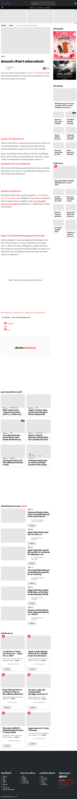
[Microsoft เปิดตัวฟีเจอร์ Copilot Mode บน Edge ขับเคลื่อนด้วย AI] (71, 192)
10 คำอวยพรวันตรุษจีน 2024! (58, 230)
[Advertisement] (25, 124)
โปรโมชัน (24, 778)
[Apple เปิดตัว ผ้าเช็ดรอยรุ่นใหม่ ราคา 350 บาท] (13, 536)
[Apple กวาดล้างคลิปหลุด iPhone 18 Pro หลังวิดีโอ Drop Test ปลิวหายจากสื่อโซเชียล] (38, 642)
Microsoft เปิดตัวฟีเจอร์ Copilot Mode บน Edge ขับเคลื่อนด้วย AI (71, 199)
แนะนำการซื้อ (25, 783)
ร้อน (3, 636)
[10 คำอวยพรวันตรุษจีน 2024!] (58, 223)
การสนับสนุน (25, 781)
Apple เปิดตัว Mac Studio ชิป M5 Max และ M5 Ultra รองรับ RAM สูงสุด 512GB (38, 592)
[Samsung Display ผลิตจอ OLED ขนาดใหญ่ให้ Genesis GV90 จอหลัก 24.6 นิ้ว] (38, 451)
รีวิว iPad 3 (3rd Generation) (36, 73)
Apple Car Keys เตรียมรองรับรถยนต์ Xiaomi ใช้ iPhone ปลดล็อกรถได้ (37, 412)
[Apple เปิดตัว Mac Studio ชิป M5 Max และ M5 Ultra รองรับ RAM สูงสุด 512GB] (13, 593)
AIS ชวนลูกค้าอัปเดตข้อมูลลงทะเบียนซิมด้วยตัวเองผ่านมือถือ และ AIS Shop (39, 572)
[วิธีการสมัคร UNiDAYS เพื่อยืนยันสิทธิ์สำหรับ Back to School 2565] (13, 719)
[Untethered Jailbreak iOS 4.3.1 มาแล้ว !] (71, 225)
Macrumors (9, 313)
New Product (33, 455)
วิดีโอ (23, 776)
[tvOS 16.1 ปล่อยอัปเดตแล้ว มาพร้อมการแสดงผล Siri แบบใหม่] (58, 192)
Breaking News (13, 407)
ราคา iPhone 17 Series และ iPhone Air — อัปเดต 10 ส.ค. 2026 (13, 653)
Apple (37, 407)
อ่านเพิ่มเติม (32, 525)
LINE (42, 781)
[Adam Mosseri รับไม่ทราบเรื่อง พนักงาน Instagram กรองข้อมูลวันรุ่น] (71, 145)
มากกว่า (17, 660)
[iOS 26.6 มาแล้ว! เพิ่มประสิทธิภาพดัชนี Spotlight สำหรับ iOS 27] (38, 681)
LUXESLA (47, 8)
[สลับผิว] (75, 3)
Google (43, 783)
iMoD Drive (32, 8)
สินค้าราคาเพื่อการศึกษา (9, 789)
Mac (4, 779)
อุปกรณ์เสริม (6, 788)
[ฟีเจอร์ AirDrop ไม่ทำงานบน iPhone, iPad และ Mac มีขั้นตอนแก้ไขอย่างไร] (13, 681)
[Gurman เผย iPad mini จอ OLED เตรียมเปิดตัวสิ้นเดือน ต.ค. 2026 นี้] (13, 613)
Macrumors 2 (19, 313)
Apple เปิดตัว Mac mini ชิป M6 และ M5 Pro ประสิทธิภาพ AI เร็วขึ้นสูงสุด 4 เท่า (40, 20)
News (39, 455)
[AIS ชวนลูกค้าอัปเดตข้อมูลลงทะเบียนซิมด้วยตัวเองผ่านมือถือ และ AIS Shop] (13, 573)
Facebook (44, 784)
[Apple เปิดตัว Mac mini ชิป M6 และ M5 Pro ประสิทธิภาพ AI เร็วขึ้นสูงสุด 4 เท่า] (40, 16)
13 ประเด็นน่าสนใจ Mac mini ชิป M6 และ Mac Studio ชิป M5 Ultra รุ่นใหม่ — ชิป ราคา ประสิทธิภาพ (12, 437)
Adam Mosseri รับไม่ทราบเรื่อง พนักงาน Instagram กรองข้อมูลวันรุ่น (71, 152)
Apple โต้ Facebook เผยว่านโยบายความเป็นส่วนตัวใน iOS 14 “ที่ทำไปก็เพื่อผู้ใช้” (58, 214)
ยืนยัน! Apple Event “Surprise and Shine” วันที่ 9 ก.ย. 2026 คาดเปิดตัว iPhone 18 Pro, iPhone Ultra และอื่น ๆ (13, 19)
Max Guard (40, 8)
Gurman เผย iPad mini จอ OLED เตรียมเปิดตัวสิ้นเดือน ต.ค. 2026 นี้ (38, 612)
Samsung (12, 458)
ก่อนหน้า (1, 16)
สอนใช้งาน (24, 779)
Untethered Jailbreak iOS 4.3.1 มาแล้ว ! (71, 234)
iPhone (5, 776)
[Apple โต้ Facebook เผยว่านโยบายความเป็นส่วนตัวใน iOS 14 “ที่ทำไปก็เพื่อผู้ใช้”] (58, 207)
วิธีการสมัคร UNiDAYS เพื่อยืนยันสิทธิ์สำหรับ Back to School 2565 (13, 730)
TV (4, 783)
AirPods (5, 784)
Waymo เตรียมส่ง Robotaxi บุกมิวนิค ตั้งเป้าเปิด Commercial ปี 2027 (38, 437)
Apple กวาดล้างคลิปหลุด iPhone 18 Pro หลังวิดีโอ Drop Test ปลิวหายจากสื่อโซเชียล (38, 653)
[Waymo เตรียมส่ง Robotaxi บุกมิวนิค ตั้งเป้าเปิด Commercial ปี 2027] (38, 426)
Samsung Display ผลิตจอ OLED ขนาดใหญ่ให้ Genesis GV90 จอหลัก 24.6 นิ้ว (37, 462)
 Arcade (44, 778)
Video (11, 433)
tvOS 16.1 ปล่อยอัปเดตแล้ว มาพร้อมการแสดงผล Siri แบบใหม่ (58, 199)
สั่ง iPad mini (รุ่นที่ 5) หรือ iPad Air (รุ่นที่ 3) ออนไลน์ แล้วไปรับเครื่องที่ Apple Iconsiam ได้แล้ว (71, 214)
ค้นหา (33, 3)
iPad (4, 778)
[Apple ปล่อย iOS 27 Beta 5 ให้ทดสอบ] (38, 719)
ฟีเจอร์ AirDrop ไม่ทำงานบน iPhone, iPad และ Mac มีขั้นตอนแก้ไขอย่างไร (13, 692)
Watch (5, 781)
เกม (42, 776)
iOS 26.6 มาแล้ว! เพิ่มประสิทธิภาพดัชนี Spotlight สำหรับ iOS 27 (38, 692)
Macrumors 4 (41, 313)
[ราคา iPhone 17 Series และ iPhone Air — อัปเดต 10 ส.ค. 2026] (13, 642)
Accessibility (39, 433)
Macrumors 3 (30, 313)
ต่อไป (76, 16)
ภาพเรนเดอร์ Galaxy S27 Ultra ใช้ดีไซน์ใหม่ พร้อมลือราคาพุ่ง (13, 462)
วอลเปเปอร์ (44, 779)
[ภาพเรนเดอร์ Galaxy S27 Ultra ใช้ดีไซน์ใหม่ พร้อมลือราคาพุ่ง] (13, 451)
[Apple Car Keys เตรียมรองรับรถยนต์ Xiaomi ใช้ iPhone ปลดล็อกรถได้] (38, 401)
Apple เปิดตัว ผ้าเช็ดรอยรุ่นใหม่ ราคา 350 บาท (38, 533)
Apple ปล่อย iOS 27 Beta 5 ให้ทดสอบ (38, 729)
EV (45, 433)
